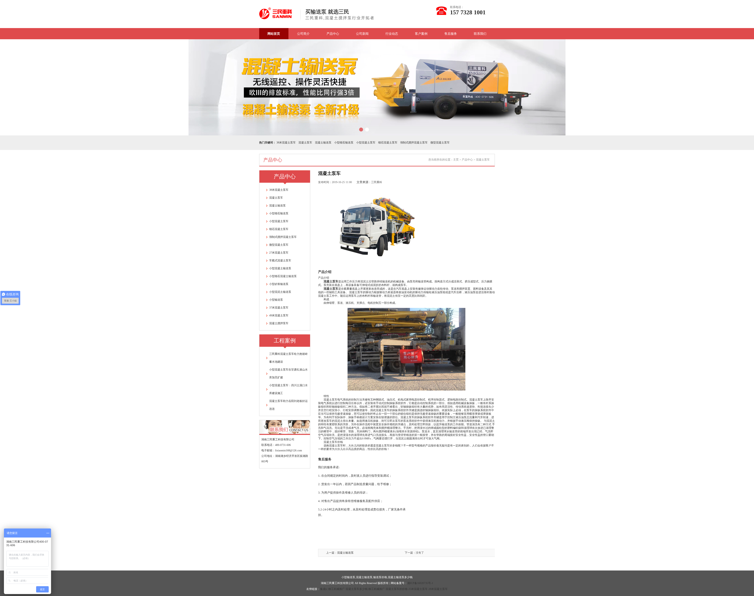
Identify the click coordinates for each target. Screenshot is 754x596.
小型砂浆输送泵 (278, 284)
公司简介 (303, 33)
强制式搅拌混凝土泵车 (414, 142)
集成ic (324, 589)
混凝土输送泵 (323, 142)
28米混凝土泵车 (438, 589)
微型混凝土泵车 (440, 142)
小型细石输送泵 (343, 142)
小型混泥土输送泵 (280, 291)
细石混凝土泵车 (387, 142)
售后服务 (450, 33)
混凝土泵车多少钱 (357, 589)
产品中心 (333, 33)
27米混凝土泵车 (278, 252)
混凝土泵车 (305, 142)
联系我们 (480, 33)
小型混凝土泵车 (365, 142)
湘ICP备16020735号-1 (420, 583)
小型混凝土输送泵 (280, 268)
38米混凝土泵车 (286, 142)
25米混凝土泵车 (418, 589)
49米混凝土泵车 (278, 315)
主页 (456, 159)
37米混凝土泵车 (278, 307)
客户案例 (421, 33)
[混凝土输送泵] (275, 17)
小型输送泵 (276, 299)
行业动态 (391, 33)
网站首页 (273, 33)
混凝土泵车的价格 (397, 589)
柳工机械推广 (336, 589)
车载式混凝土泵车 (280, 260)
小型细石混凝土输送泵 (283, 276)
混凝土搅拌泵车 (278, 323)
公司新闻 (362, 33)
